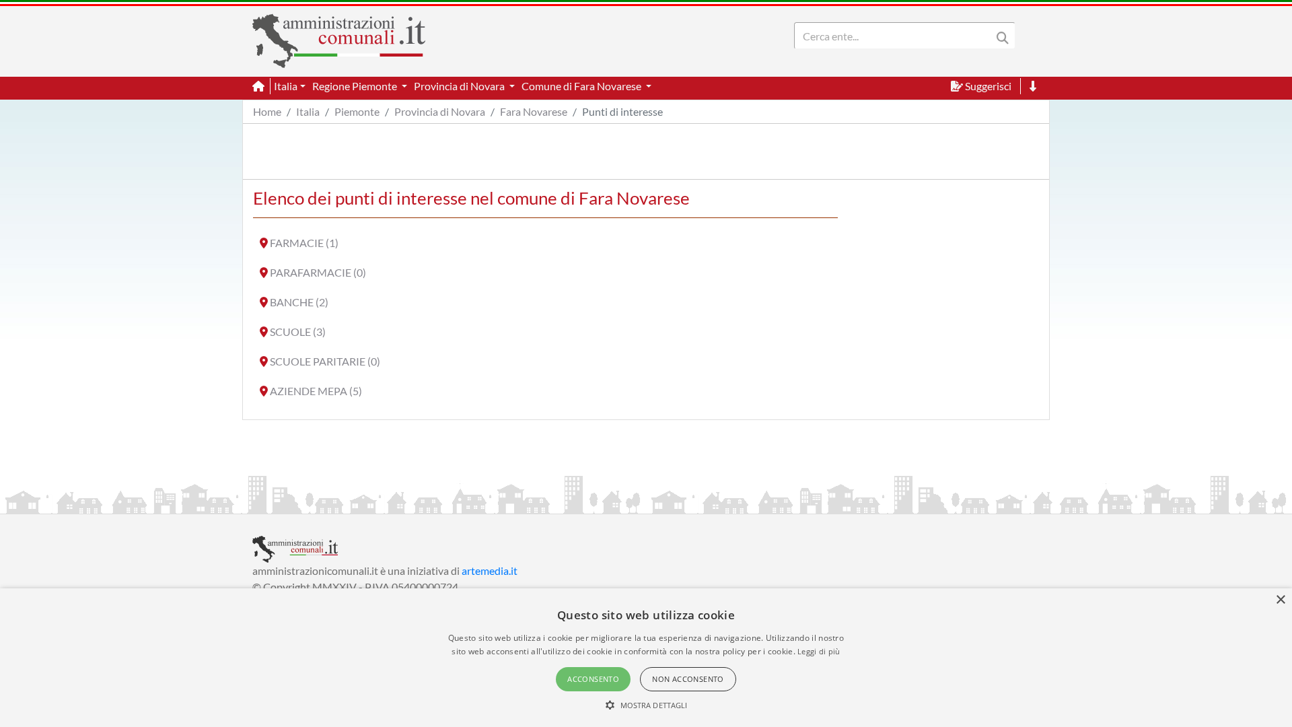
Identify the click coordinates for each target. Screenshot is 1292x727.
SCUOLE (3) (298, 331)
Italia (308, 111)
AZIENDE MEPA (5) (316, 390)
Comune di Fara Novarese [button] (582, 85)
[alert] (646, 657)
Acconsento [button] (593, 679)
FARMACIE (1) (304, 242)
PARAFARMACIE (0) (318, 272)
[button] (646, 705)
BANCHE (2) (299, 302)
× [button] (1280, 600)
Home (267, 111)
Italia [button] (285, 85)
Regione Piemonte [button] (355, 85)
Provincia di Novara (439, 111)
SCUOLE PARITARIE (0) (325, 361)
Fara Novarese (533, 111)
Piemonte (357, 111)
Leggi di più (818, 651)
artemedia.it (489, 570)
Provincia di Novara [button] (460, 85)
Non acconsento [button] (688, 679)
